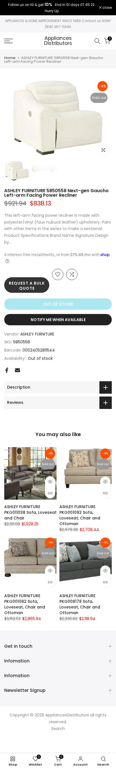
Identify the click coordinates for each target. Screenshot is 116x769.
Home (9, 58)
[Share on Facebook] (6, 370)
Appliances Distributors (58, 41)
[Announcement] (51, 7)
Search (58, 728)
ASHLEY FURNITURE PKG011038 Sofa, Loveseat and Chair (30, 512)
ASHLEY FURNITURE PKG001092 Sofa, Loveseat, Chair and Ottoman (79, 515)
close (107, 7)
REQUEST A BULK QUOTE (27, 285)
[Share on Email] (17, 370)
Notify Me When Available (58, 319)
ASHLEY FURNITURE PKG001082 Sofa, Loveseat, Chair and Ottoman (24, 604)
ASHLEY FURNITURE (37, 334)
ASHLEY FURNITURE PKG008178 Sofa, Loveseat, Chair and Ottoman (79, 604)
